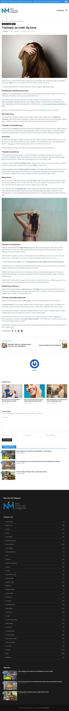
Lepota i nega (6, 24)
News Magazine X (45, 708)
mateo (6, 31)
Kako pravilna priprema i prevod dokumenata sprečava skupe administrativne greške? (38, 461)
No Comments (15, 31)
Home (3, 21)
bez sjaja (10, 144)
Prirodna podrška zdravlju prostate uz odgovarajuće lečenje (31, 471)
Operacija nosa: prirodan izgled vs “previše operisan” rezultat (11, 400)
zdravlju (56, 317)
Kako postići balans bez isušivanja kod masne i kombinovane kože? (57, 400)
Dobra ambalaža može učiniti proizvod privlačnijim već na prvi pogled (33, 451)
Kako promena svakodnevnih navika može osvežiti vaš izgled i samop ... (33, 400)
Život (7, 21)
